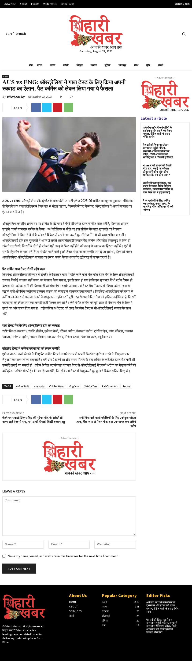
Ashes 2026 (22, 386)
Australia (39, 386)
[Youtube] (173, 34)
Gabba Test (90, 386)
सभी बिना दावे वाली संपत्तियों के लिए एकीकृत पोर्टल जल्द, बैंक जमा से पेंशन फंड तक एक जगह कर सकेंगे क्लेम (106, 422)
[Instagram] (12, 650)
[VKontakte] (27, 650)
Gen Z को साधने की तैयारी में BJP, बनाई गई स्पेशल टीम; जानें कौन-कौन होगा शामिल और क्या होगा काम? (157, 170)
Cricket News (56, 386)
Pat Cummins (110, 386)
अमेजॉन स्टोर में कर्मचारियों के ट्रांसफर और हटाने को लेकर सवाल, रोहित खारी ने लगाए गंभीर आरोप (157, 132)
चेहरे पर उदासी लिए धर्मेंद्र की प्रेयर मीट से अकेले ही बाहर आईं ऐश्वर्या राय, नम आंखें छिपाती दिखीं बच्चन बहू (33, 420)
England (74, 386)
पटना (5, 76)
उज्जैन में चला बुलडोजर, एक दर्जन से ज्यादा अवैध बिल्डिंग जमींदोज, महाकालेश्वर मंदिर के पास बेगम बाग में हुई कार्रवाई (158, 187)
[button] (184, 34)
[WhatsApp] (68, 107)
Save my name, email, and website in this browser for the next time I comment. (63, 556)
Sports (126, 386)
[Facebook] (156, 34)
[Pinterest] (57, 107)
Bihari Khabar (16, 97)
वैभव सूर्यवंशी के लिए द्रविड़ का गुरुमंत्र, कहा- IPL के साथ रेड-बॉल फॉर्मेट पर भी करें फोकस (158, 205)
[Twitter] (165, 34)
